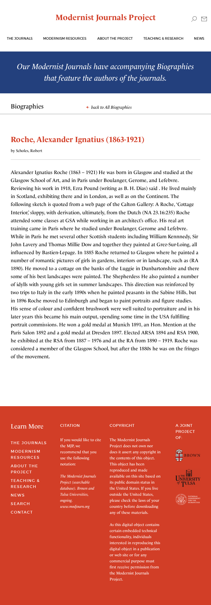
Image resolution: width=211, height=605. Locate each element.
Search (20, 503)
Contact (22, 512)
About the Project (115, 38)
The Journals (29, 442)
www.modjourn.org (75, 506)
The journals (19, 38)
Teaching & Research (163, 38)
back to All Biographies (111, 107)
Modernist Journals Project (105, 17)
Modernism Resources (64, 38)
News (199, 38)
